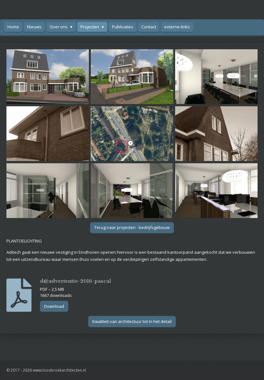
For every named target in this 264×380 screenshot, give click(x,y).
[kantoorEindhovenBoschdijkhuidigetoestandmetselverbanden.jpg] (216, 133)
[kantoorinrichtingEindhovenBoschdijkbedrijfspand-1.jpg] (47, 190)
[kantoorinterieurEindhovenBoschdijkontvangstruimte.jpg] (132, 190)
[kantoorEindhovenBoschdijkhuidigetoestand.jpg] (47, 133)
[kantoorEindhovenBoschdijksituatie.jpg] (132, 133)
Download (54, 306)
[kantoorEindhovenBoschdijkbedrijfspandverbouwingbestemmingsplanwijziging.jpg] (132, 76)
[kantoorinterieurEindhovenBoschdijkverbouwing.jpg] (216, 190)
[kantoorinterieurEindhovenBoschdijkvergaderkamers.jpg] (216, 76)
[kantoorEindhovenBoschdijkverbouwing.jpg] (47, 76)
